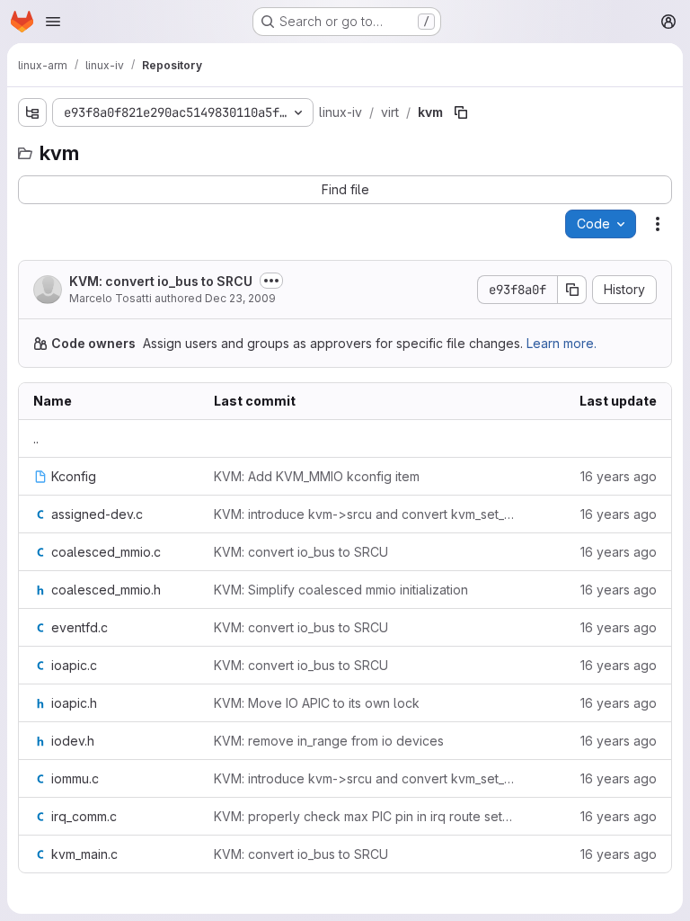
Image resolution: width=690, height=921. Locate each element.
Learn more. (561, 343)
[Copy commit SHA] (572, 289)
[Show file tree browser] (32, 112)
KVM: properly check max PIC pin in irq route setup (365, 816)
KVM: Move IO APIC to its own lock (317, 703)
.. (36, 438)
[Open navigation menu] (53, 21)
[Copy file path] (461, 112)
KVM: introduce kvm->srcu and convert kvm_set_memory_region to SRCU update (365, 514)
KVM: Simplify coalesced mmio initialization (341, 589)
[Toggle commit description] (271, 281)
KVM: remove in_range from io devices (329, 740)
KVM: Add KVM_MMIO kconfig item (317, 476)
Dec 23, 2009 (240, 298)
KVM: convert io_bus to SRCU (160, 281)
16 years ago (618, 476)
